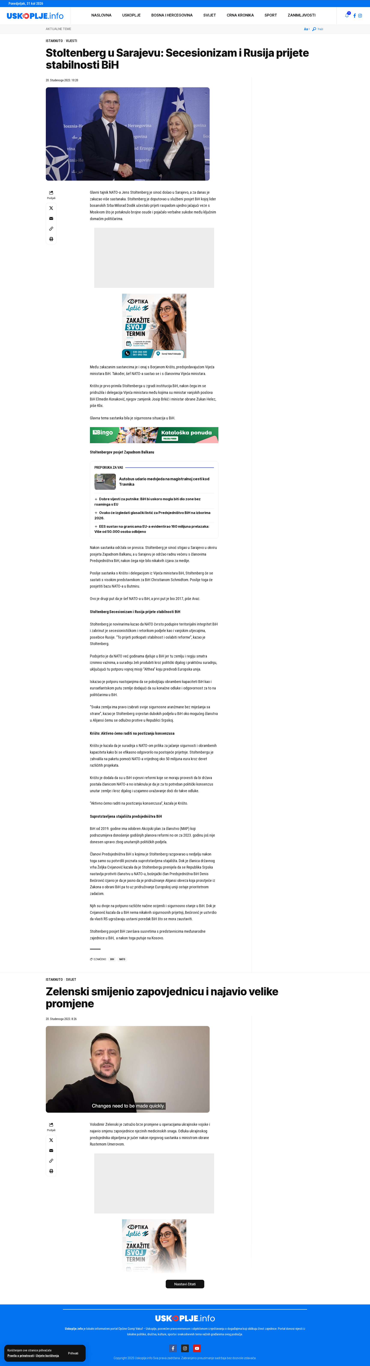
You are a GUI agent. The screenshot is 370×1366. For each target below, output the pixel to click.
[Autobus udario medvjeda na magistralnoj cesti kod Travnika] (105, 482)
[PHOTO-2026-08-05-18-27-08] (154, 325)
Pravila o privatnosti (20, 1356)
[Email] (51, 218)
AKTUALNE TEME (58, 29)
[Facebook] (354, 15)
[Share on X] (51, 208)
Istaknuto (54, 41)
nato (122, 959)
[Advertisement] (154, 258)
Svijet (71, 980)
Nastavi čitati (185, 1284)
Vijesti (71, 41)
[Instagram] (360, 15)
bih (112, 959)
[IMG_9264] (154, 434)
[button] (73, 1353)
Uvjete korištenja (47, 1356)
